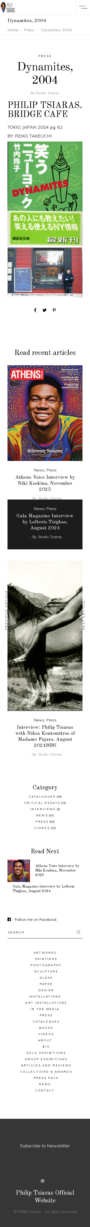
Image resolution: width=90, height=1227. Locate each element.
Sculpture (46, 971)
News (39, 469)
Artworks (45, 952)
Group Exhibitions (46, 1059)
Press (29, 29)
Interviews (43, 809)
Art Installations (46, 1003)
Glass (46, 977)
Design (46, 990)
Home (13, 29)
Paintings (46, 959)
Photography (46, 965)
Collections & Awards (46, 1071)
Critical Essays (42, 803)
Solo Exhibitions (46, 1053)
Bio (46, 1046)
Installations (45, 996)
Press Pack (46, 1078)
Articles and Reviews (46, 1065)
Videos (42, 828)
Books (46, 1028)
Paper (46, 984)
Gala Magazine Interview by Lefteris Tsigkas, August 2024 (45, 522)
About (45, 1040)
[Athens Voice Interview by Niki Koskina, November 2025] (45, 413)
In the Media (45, 1009)
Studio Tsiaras (47, 93)
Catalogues (42, 796)
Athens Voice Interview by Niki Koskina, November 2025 (45, 483)
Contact (44, 1090)
